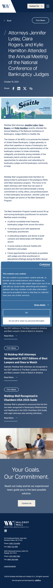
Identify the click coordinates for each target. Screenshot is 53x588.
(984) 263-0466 (12, 559)
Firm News (40, 20)
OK (26, 313)
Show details (39, 305)
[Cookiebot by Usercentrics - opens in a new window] (39, 265)
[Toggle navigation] (47, 6)
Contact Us (34, 6)
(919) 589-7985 (14, 556)
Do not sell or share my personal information (26, 321)
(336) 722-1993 (12, 546)
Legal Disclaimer (10, 566)
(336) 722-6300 (14, 543)
